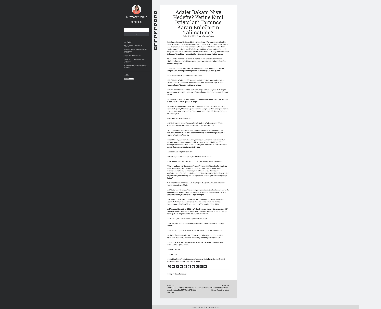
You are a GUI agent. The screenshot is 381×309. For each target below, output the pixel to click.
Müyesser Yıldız (136, 17)
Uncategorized (180, 274)
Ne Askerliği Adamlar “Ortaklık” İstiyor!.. (135, 65)
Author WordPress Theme (200, 307)
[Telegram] (156, 16)
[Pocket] (156, 40)
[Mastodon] (156, 28)
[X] (156, 20)
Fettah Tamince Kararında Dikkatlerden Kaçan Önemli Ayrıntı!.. (214, 288)
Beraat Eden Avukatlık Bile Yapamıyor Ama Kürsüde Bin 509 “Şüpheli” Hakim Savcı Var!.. (181, 289)
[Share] (156, 48)
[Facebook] (156, 32)
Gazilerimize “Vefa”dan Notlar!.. (132, 55)
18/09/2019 (191, 36)
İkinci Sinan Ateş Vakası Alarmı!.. (133, 45)
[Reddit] (156, 36)
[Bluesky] (156, 24)
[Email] (156, 44)
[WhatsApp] (156, 12)
